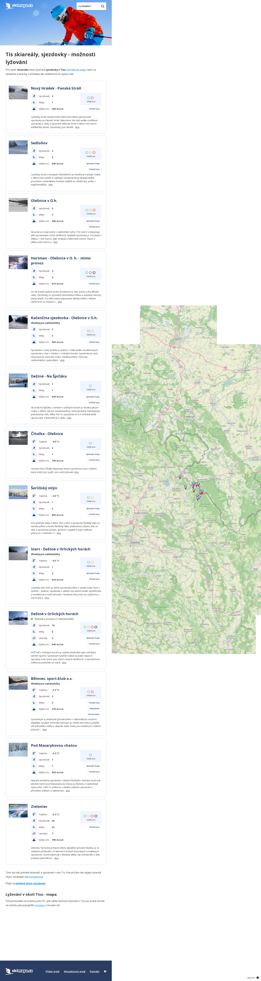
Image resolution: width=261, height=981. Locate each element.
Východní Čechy (93, 163)
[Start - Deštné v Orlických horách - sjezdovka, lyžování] (18, 553)
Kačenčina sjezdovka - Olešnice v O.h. (64, 317)
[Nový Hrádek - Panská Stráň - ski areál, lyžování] (18, 92)
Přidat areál (52, 971)
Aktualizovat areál (74, 971)
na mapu (40, 905)
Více (77, 127)
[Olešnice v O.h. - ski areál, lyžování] (18, 205)
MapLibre (251, 977)
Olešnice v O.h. (44, 200)
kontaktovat (36, 876)
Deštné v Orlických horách (54, 613)
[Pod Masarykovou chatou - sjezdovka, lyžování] (18, 750)
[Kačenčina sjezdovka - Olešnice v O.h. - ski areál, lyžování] (18, 322)
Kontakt (95, 971)
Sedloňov (39, 142)
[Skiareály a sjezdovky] (105, 971)
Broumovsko (94, 714)
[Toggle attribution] (257, 977)
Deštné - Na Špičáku (49, 376)
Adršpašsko (94, 708)
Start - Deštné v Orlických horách (60, 548)
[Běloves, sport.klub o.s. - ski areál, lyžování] (18, 683)
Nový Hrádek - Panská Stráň (56, 88)
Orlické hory (94, 109)
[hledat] (102, 6)
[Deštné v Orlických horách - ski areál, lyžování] (18, 618)
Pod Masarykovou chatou (54, 745)
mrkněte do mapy (76, 69)
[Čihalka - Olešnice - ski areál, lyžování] (18, 438)
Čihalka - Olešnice (47, 433)
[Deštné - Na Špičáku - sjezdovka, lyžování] (18, 380)
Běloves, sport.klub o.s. (51, 678)
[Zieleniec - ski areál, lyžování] (18, 811)
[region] (186, 490)
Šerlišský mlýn (44, 487)
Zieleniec (39, 806)
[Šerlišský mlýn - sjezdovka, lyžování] (18, 492)
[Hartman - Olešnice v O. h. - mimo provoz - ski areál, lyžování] (18, 262)
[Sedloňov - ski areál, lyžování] (18, 147)
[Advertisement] (28, 929)
